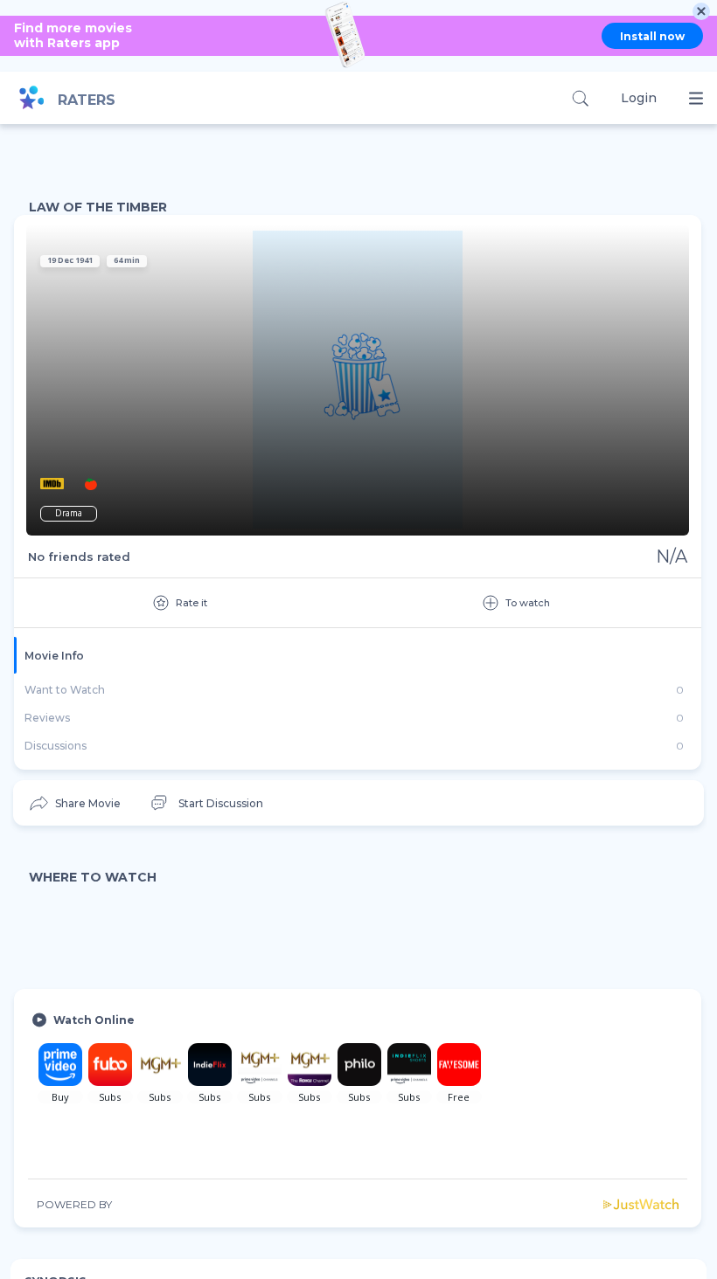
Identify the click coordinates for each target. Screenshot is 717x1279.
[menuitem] (74, 803)
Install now (652, 36)
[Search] (580, 98)
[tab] (357, 655)
